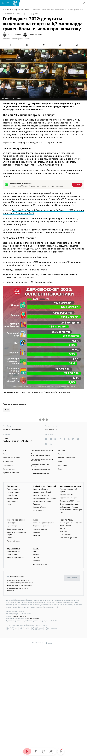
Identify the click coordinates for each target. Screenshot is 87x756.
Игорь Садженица (14, 34)
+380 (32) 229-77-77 (19, 616)
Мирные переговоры (41, 495)
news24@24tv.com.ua (12, 429)
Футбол (36, 555)
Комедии (36, 532)
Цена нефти (11, 523)
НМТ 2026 (63, 532)
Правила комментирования (40, 470)
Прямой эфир (12, 495)
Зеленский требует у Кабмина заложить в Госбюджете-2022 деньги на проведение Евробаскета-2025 (43, 211)
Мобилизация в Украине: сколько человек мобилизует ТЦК (71, 509)
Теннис (36, 558)
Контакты (61, 450)
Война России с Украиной (44, 486)
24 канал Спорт (8, 9)
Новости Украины (13, 492)
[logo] (14, 3)
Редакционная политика (11, 458)
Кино (35, 520)
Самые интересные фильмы (43, 523)
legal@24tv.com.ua (32, 618)
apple (25, 628)
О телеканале (8, 461)
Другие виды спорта (22, 9)
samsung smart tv (51, 628)
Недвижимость (13, 549)
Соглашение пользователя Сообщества (40, 465)
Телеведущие (8, 465)
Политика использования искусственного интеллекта (40, 454)
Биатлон (36, 561)
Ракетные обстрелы (40, 489)
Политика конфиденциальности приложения (42, 460)
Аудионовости (12, 502)
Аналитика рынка (13, 552)
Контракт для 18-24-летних (70, 501)
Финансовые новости (15, 529)
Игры (60, 469)
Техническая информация (40, 473)
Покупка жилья (12, 555)
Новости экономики (15, 520)
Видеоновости (12, 498)
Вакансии (61, 454)
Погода (9, 505)
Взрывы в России (39, 507)
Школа (62, 529)
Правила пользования (11, 473)
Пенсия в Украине (14, 541)
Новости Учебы (66, 520)
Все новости (12, 486)
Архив (60, 461)
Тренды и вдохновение (15, 558)
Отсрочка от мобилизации (70, 504)
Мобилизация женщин (68, 498)
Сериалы (36, 535)
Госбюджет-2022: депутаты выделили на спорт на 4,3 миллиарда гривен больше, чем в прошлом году (58, 9)
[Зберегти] (76, 45)
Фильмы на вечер (40, 529)
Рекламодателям (9, 469)
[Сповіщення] (84, 3)
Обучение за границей (68, 538)
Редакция (6, 454)
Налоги (9, 538)
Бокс (35, 552)
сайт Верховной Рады (21, 39)
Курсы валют (12, 526)
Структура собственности (67, 458)
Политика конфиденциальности (42, 450)
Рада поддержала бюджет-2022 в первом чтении (37, 142)
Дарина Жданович (35, 34)
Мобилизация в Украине (70, 486)
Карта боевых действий (42, 492)
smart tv (37, 628)
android (12, 628)
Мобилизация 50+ (66, 495)
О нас (5, 450)
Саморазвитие (65, 535)
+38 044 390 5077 (52, 429)
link (46, 439)
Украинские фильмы (41, 526)
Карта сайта (62, 465)
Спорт (36, 549)
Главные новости (13, 489)
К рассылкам (72, 578)
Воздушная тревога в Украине (44, 498)
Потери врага (38, 510)
